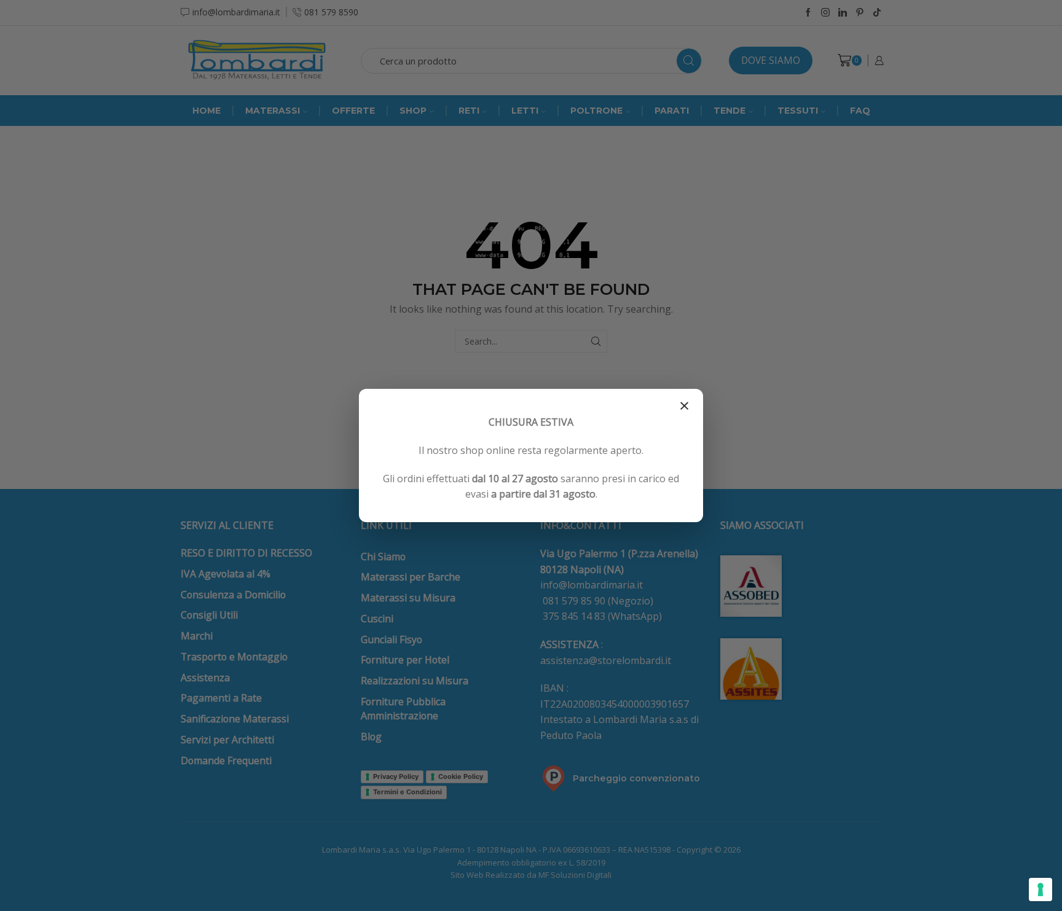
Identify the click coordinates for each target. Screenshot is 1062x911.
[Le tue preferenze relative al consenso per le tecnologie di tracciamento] (1040, 889)
